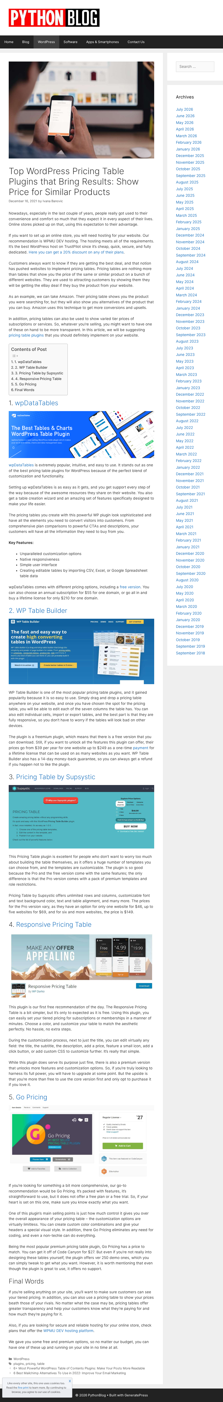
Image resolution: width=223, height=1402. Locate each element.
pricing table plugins (26, 335)
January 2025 (188, 229)
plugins (19, 1363)
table (40, 1363)
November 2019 (190, 633)
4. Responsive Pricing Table (38, 379)
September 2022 (190, 414)
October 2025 (188, 169)
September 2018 (190, 653)
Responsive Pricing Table (53, 924)
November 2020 (190, 560)
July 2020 (184, 587)
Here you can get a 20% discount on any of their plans (76, 252)
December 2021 (190, 474)
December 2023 (190, 315)
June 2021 (185, 514)
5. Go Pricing (25, 384)
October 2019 (188, 640)
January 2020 (188, 620)
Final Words (24, 390)
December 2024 (190, 235)
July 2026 (184, 109)
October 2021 (188, 487)
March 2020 (186, 606)
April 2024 (185, 288)
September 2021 (190, 494)
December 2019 (190, 626)
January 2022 (188, 467)
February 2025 (188, 222)
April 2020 (185, 600)
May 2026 (185, 122)
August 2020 (187, 580)
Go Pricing (31, 1097)
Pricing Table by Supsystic (55, 777)
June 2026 (185, 116)
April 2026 (185, 129)
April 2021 (184, 527)
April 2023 (185, 368)
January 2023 (188, 388)
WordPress (46, 42)
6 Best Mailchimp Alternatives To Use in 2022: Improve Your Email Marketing (70, 1373)
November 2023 (190, 321)
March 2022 (186, 454)
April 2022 (185, 447)
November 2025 (190, 162)
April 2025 (185, 209)
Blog (25, 42)
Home (9, 42)
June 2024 (185, 275)
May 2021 (184, 520)
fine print (23, 1387)
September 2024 (191, 255)
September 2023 (191, 335)
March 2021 (186, 534)
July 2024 (184, 268)
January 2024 (188, 308)
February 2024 (189, 301)
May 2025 (184, 202)
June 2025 (185, 195)
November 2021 (190, 480)
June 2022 (185, 434)
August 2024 (187, 262)
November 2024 (190, 242)
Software (71, 42)
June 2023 (185, 354)
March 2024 (186, 295)
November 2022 (190, 401)
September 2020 (191, 573)
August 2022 (187, 421)
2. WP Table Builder (31, 367)
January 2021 (187, 547)
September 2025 (190, 175)
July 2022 (184, 427)
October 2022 (188, 407)
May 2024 (185, 282)
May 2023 (185, 361)
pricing (30, 1363)
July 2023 (184, 348)
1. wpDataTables (28, 362)
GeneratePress (136, 1395)
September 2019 (190, 646)
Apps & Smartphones (102, 42)
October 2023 (188, 328)
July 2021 (184, 507)
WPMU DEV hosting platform (68, 1331)
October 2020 (188, 567)
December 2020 (190, 553)
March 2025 (186, 215)
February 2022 (188, 460)
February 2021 (188, 540)
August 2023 (187, 341)
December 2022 (190, 394)
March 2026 (186, 136)
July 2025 (184, 189)
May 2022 (184, 441)
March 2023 (186, 374)
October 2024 (188, 248)
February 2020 (189, 613)
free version (130, 587)
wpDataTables (21, 465)
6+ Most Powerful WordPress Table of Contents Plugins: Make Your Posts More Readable (79, 1368)
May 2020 (185, 593)
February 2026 (189, 142)
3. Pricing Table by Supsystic (39, 373)
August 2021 (187, 500)
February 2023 (189, 381)
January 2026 (188, 149)
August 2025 (187, 182)
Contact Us (136, 42)
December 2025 (190, 155)
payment (140, 748)
